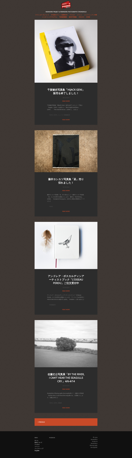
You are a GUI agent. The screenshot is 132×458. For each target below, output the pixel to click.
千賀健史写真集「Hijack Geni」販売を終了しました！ (66, 91)
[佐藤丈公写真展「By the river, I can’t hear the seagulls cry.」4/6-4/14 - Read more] (66, 367)
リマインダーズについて (42, 15)
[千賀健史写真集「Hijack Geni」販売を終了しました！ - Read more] (66, 82)
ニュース (60, 115)
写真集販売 (67, 115)
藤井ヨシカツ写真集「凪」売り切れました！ (66, 180)
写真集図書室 (63, 17)
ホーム (36, 440)
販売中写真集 (73, 17)
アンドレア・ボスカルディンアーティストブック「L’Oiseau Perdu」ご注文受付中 (66, 279)
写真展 (60, 403)
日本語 (88, 17)
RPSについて (38, 442)
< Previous (41, 422)
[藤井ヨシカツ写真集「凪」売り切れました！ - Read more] (66, 172)
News (51, 115)
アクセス (37, 444)
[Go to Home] (66, 5)
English (81, 17)
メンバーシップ (39, 448)
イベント (37, 446)
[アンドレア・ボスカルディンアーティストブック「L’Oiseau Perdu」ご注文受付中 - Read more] (66, 268)
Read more (66, 101)
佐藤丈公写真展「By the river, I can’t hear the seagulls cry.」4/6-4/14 (66, 377)
